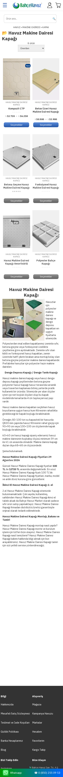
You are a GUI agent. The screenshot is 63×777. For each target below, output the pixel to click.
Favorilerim (38, 740)
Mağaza (36, 704)
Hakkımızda (7, 704)
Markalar (37, 722)
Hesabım (37, 731)
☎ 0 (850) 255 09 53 (47, 772)
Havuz (16, 27)
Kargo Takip (39, 749)
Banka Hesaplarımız (12, 740)
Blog (3, 749)
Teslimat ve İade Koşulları (15, 722)
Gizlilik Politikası (10, 731)
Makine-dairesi (31, 27)
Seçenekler (16, 124)
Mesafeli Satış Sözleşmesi (15, 713)
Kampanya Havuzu (42, 713)
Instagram (6, 768)
